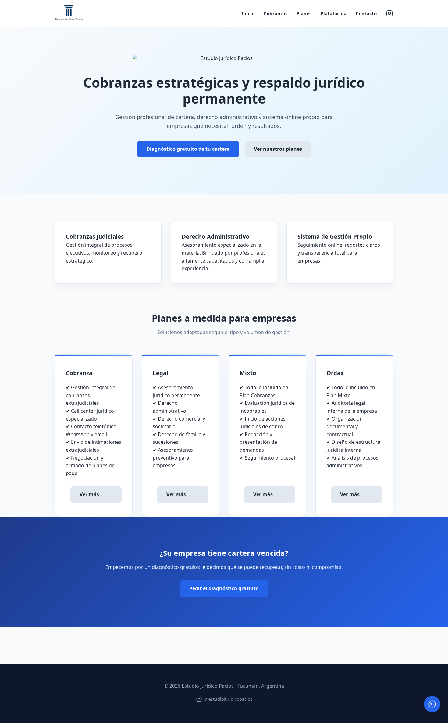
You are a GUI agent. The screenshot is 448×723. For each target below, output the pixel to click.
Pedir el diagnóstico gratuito (224, 588)
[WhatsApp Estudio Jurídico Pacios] (432, 704)
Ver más (89, 494)
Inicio (247, 13)
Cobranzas (275, 13)
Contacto (366, 13)
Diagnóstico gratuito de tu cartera (188, 149)
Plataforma (334, 13)
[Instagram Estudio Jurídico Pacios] (389, 13)
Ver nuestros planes (278, 149)
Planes (304, 13)
